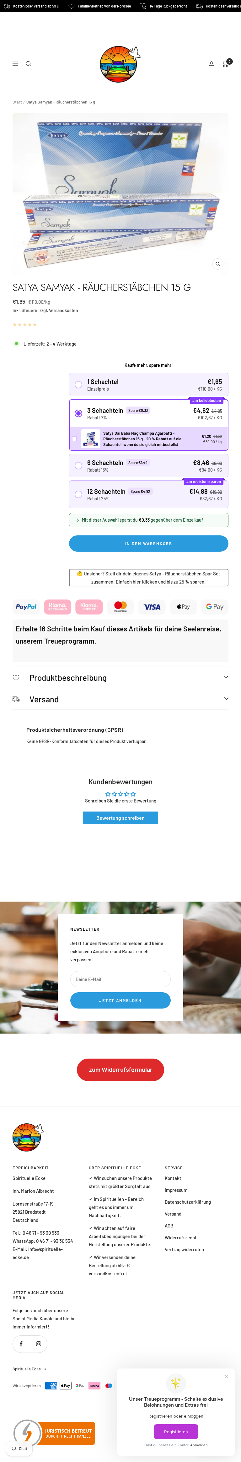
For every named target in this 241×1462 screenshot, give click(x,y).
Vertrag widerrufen (184, 1249)
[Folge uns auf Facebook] (21, 1344)
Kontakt (173, 1178)
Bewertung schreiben (120, 818)
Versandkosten (63, 310)
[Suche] (28, 64)
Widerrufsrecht (181, 1237)
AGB (169, 1225)
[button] (148, 384)
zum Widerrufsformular (120, 1069)
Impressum (176, 1190)
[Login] (211, 64)
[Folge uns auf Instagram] (38, 1344)
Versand (173, 1214)
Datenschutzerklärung (188, 1202)
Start (17, 101)
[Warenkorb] (225, 64)
